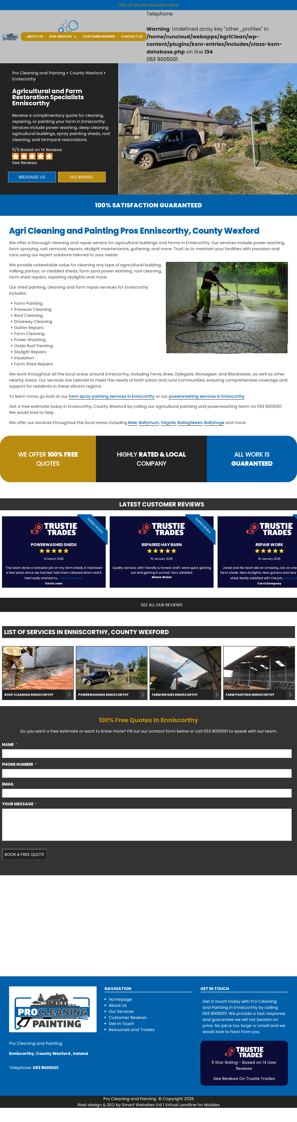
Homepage (120, 999)
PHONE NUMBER (19, 764)
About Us (35, 36)
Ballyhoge (214, 422)
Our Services (60, 36)
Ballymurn (149, 422)
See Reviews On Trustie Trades (244, 1078)
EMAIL (8, 784)
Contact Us (131, 36)
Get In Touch (121, 1023)
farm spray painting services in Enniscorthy (112, 396)
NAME (10, 744)
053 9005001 (162, 59)
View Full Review (71, 578)
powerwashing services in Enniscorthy (206, 396)
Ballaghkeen (190, 422)
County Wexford (86, 73)
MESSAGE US (32, 177)
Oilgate (168, 422)
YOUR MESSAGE (19, 804)
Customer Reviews (99, 36)
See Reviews (24, 163)
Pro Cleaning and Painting (38, 73)
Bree (132, 422)
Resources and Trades (132, 1029)
